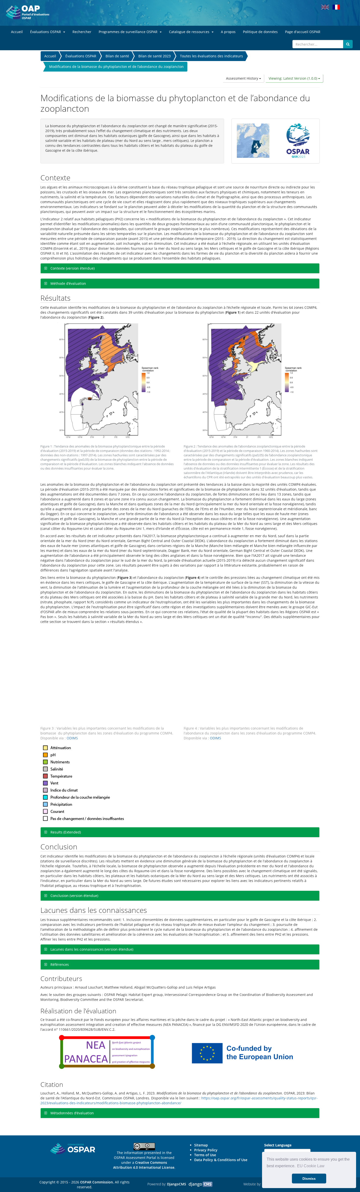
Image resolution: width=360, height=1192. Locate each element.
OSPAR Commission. (97, 1182)
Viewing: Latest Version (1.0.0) (293, 78)
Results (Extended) (65, 832)
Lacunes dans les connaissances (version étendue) (91, 949)
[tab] (180, 268)
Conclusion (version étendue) (73, 895)
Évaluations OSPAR (80, 56)
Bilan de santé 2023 (154, 56)
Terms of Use (205, 1155)
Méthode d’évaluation (67, 283)
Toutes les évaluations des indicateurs (211, 56)
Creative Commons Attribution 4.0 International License (143, 1165)
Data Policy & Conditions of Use (220, 1159)
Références (59, 964)
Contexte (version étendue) (72, 268)
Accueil (50, 56)
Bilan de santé (117, 56)
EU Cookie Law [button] (310, 1166)
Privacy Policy (205, 1150)
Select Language (277, 1145)
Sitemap (201, 1145)
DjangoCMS (176, 1184)
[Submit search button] (348, 44)
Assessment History (242, 78)
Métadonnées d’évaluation (71, 1113)
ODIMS (72, 738)
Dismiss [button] (309, 1178)
